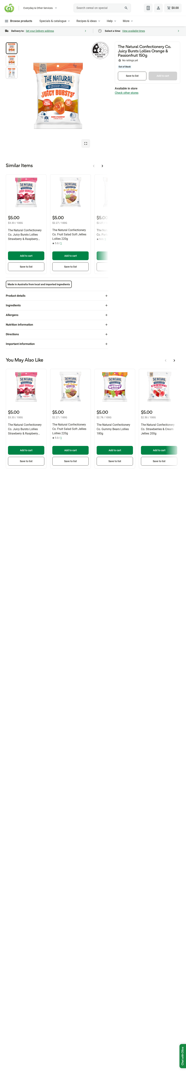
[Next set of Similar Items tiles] (102, 166)
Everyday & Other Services (38, 8)
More (126, 21)
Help (110, 21)
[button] (12, 48)
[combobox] (102, 8)
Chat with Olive (182, 1056)
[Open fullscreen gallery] (85, 143)
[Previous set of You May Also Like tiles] (166, 360)
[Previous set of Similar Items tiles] (94, 166)
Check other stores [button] (126, 93)
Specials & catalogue (52, 21)
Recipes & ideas (86, 21)
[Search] (126, 8)
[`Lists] (148, 8)
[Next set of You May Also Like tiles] (174, 360)
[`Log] (158, 8)
